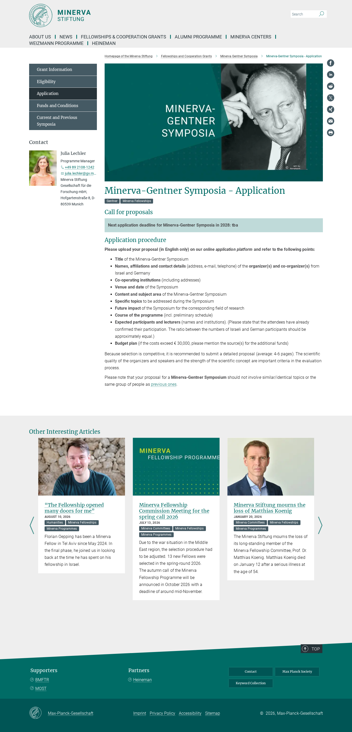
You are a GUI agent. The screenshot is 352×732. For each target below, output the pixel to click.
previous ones (164, 384)
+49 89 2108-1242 (79, 167)
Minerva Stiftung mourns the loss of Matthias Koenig (269, 508)
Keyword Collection (251, 683)
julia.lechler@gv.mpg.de (84, 173)
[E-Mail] (330, 121)
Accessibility (190, 713)
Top (316, 648)
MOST (41, 688)
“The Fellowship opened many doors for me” (74, 508)
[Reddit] (330, 86)
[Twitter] (330, 98)
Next (320, 526)
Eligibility (46, 81)
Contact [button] (38, 142)
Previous (32, 526)
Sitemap (212, 713)
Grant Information (54, 69)
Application (47, 93)
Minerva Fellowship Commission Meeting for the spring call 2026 (174, 511)
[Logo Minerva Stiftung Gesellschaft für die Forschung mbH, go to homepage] (125, 15)
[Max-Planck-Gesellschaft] (38, 713)
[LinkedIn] (330, 74)
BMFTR (42, 679)
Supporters (43, 670)
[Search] (321, 14)
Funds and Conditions (57, 105)
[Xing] (330, 109)
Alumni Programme (198, 37)
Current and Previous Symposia (57, 121)
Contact (251, 671)
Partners (138, 670)
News (66, 37)
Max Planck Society (297, 671)
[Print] (330, 132)
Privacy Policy (162, 713)
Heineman (142, 679)
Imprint (139, 713)
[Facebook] (330, 63)
